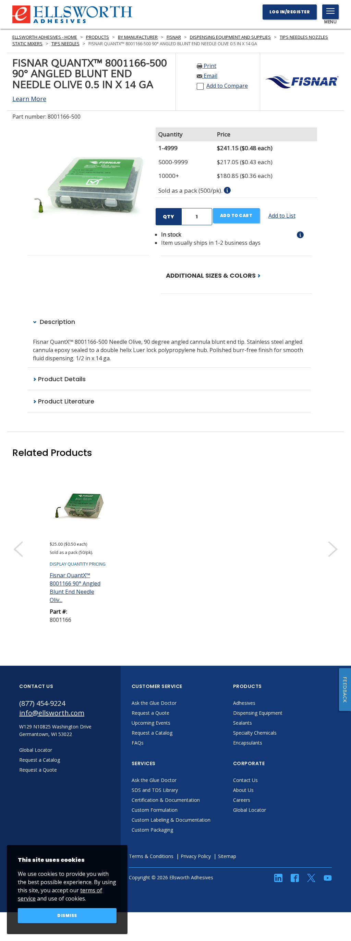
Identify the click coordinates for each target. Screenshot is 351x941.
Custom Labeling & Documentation (171, 820)
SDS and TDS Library (155, 790)
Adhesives (244, 703)
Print (209, 66)
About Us (243, 790)
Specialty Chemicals (255, 732)
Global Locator (249, 810)
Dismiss (67, 915)
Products (97, 37)
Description (56, 321)
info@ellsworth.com (51, 712)
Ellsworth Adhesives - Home (44, 37)
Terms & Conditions (151, 856)
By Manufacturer (138, 37)
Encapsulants (247, 742)
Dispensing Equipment (257, 713)
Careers (241, 800)
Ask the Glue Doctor (154, 703)
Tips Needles (65, 44)
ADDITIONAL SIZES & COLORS (211, 275)
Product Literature (65, 401)
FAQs (138, 742)
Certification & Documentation (166, 800)
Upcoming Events (151, 723)
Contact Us (245, 780)
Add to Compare (227, 85)
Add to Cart (236, 215)
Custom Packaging (152, 830)
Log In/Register (289, 12)
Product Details (61, 379)
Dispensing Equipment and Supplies (230, 37)
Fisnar (174, 37)
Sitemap (227, 856)
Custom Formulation (155, 810)
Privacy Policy (196, 856)
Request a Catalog (152, 732)
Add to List (281, 215)
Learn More (29, 99)
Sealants (242, 723)
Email (209, 76)
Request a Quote (150, 713)
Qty (168, 216)
